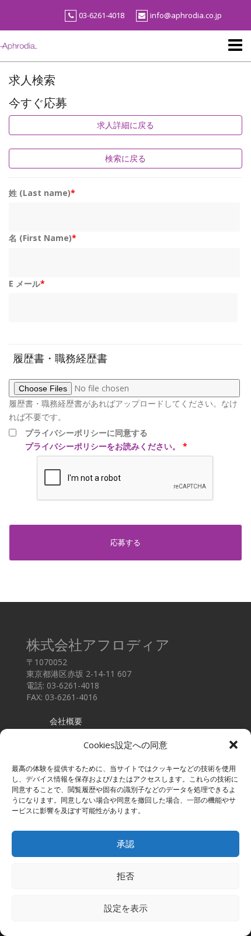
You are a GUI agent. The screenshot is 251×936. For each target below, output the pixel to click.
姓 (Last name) (42, 192)
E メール (27, 283)
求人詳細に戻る (125, 124)
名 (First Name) (42, 237)
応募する (125, 542)
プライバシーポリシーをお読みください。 (102, 446)
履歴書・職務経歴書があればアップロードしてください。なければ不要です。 (123, 410)
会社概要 (66, 721)
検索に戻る (125, 158)
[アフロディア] (18, 45)
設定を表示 (126, 908)
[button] (233, 745)
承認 (125, 843)
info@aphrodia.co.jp (186, 15)
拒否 (125, 876)
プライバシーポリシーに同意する (106, 439)
